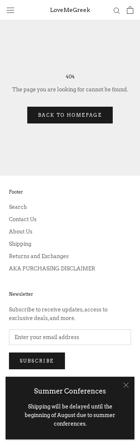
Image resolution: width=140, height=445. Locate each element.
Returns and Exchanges (39, 256)
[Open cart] (130, 10)
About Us (20, 232)
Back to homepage (70, 115)
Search (18, 207)
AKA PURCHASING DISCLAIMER (52, 269)
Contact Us (23, 219)
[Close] (126, 385)
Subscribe (37, 361)
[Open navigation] (10, 10)
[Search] (116, 10)
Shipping (20, 244)
